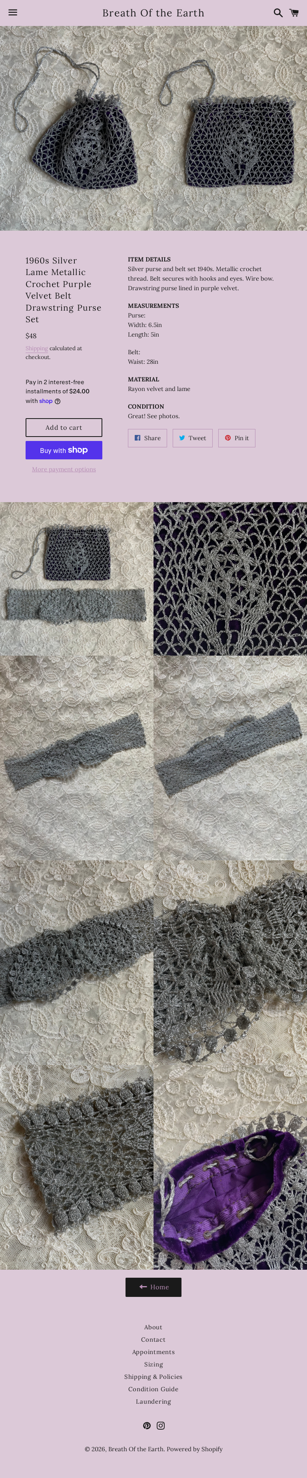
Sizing (153, 1364)
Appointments (153, 1352)
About (153, 1327)
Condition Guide (153, 1389)
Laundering (153, 1401)
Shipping (37, 348)
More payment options (64, 469)
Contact (153, 1339)
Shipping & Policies (153, 1376)
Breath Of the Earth (153, 12)
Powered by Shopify (195, 1449)
